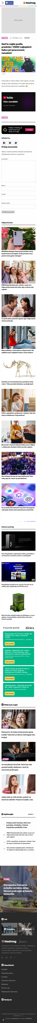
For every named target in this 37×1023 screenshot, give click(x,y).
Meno (4, 185)
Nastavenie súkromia (9, 992)
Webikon (29, 1018)
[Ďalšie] (33, 929)
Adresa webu (6, 203)
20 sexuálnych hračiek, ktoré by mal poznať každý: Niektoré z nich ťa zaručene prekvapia (17, 767)
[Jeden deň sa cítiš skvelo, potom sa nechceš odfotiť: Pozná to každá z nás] (18, 784)
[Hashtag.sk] (29, 3)
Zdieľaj (10, 3)
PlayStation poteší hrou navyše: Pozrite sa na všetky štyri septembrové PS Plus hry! (17, 585)
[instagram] (11, 958)
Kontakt (4, 969)
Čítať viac (10, 901)
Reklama (5, 984)
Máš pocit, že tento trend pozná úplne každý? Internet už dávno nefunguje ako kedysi (18, 734)
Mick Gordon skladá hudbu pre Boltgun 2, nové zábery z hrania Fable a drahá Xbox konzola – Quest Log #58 (18, 617)
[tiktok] (15, 958)
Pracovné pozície (11, 628)
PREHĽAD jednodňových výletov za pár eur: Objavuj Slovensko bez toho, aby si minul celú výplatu (21, 835)
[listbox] (28, 814)
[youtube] (7, 958)
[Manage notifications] (3, 1019)
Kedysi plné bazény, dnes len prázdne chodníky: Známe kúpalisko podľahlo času (18, 825)
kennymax (15, 1018)
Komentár (5, 159)
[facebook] (2, 958)
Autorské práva (7, 973)
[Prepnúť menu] (3, 3)
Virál (5, 38)
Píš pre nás (6, 988)
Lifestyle (7, 791)
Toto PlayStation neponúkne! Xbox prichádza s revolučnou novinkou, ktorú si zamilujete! (18, 554)
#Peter (27, 38)
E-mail (4, 194)
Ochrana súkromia (8, 980)
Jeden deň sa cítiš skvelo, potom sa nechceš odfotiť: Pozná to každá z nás (17, 798)
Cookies (5, 977)
